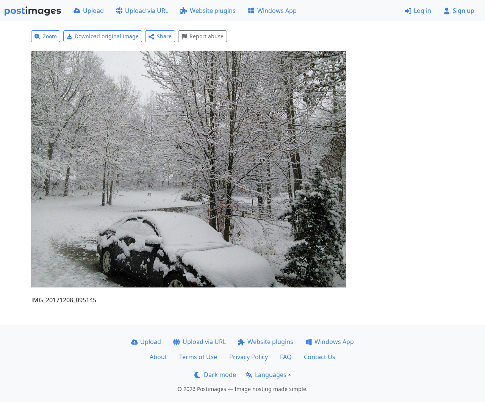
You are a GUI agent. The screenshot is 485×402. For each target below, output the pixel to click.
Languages (270, 375)
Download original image (107, 36)
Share (164, 36)
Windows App (277, 10)
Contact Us (319, 357)
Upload (93, 10)
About (158, 357)
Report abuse (206, 36)
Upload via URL (146, 10)
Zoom (50, 36)
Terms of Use (198, 357)
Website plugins (213, 10)
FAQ (286, 357)
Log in (422, 10)
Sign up (463, 10)
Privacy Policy (248, 357)
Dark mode (220, 375)
